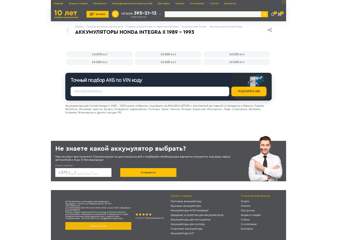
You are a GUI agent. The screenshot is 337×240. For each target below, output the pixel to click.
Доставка (164, 3)
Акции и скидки (78, 3)
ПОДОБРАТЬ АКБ (249, 91)
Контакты (230, 3)
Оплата (179, 3)
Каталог (100, 14)
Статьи (214, 3)
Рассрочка (99, 3)
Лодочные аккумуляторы (187, 228)
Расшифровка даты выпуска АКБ (132, 3)
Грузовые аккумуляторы (186, 205)
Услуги (245, 201)
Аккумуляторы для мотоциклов (190, 219)
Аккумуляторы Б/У (182, 233)
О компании (197, 3)
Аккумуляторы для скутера (188, 224)
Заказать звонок (98, 226)
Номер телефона (64, 165)
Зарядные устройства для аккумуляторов (197, 215)
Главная (58, 3)
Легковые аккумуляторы (186, 201)
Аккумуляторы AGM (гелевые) (189, 210)
